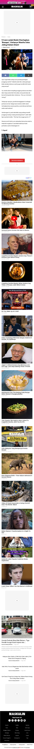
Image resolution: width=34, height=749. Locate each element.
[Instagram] (12, 720)
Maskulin (4, 36)
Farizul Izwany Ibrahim (7, 644)
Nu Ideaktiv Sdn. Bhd (15, 747)
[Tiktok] (18, 720)
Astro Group (28, 747)
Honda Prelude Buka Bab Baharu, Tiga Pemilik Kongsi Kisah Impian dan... (15, 641)
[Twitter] (15, 720)
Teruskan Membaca (17, 160)
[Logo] (17, 7)
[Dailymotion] (24, 720)
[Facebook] (9, 720)
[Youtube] (21, 720)
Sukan (9, 36)
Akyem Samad (6, 47)
